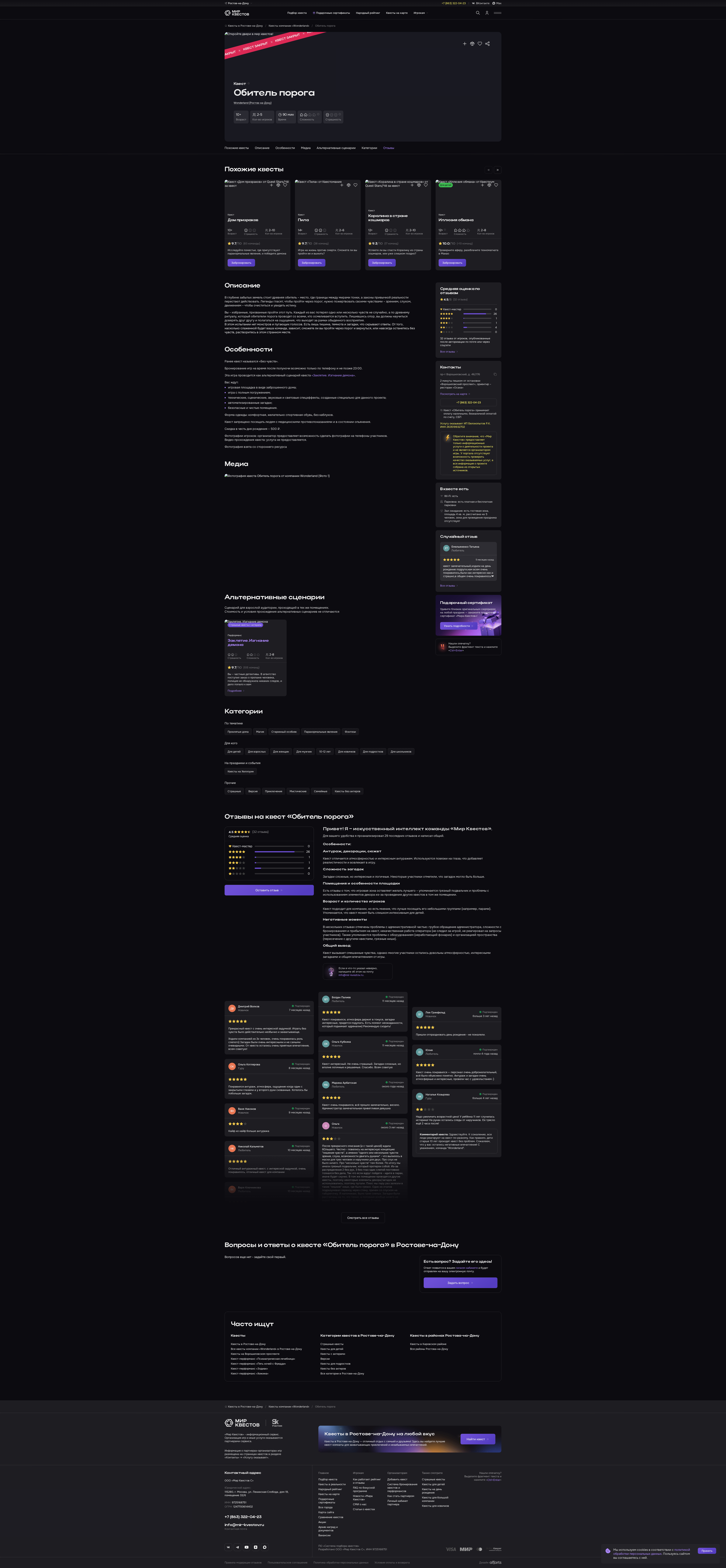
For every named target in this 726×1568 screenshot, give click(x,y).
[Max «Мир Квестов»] (264, 1547)
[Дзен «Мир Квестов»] (255, 1547)
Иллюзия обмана (456, 220)
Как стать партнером (400, 1496)
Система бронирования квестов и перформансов (402, 1488)
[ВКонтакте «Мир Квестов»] (228, 1547)
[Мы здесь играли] (464, 43)
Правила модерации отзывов (243, 1562)
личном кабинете (467, 1268)
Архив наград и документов (328, 1528)
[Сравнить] (472, 43)
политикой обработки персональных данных (651, 1552)
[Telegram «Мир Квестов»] (237, 1547)
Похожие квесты (237, 148)
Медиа (306, 148)
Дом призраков (243, 220)
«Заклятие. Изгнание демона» (333, 375)
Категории (369, 148)
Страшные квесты (433, 1479)
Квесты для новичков (435, 1506)
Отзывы (388, 148)
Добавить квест (397, 1479)
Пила (303, 220)
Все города (325, 1507)
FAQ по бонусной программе (364, 1489)
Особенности (285, 148)
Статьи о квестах (364, 1509)
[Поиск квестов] (478, 13)
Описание (262, 148)
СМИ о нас (360, 1504)
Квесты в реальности (332, 1484)
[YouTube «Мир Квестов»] (246, 1547)
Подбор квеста (297, 13)
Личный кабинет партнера (397, 1502)
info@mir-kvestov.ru (351, 975)
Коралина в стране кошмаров (388, 218)
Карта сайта (326, 1512)
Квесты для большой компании (435, 1499)
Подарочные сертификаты (333, 13)
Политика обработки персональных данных (340, 1562)
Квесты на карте (397, 13)
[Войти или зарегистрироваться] (487, 13)
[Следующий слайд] (497, 170)
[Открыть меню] (497, 13)
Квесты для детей (433, 1484)
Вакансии (324, 1535)
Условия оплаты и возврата (392, 1562)
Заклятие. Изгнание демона (248, 643)
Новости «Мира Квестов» (363, 1497)
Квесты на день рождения (432, 1490)
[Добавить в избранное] (479, 43)
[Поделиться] (487, 43)
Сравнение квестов (330, 1517)
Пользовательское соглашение (287, 1562)
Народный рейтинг (368, 13)
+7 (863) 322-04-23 (243, 1517)
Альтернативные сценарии (336, 148)
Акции (322, 1522)
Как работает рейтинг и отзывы (367, 1481)
